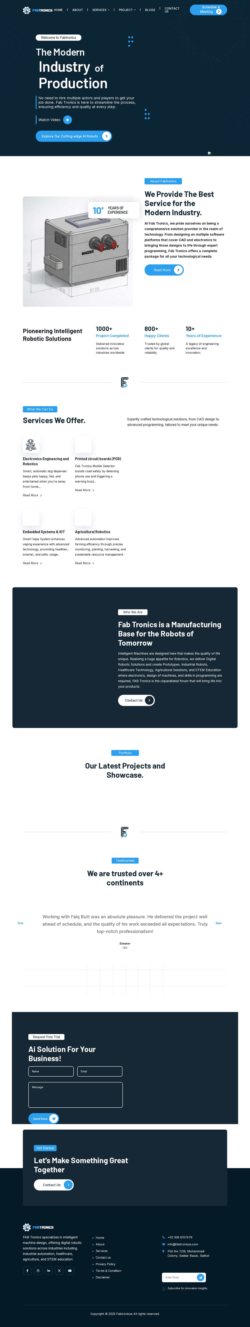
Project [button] (126, 10)
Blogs (150, 10)
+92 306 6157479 (180, 1237)
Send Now (40, 1119)
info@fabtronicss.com (183, 1244)
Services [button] (99, 10)
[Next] (229, 925)
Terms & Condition (108, 1271)
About (77, 10)
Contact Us (172, 10)
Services (102, 1251)
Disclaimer (103, 1277)
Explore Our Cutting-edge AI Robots (70, 136)
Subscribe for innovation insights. (188, 1288)
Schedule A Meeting (210, 9)
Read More (31, 495)
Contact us (103, 1257)
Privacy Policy (105, 1264)
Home (58, 10)
